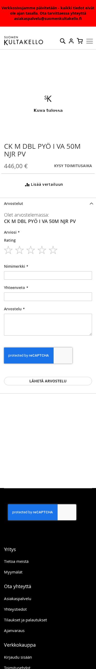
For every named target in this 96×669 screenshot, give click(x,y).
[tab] (48, 203)
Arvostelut (13, 203)
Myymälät (13, 572)
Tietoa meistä (16, 561)
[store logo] (23, 41)
